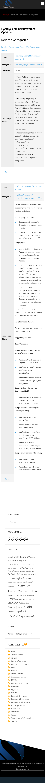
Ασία (23, 565)
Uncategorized (16, 654)
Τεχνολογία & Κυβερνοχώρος (22, 718)
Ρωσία (27, 607)
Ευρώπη (23, 591)
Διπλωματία (30, 574)
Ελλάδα (24, 578)
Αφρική (10, 568)
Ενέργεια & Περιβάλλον (19, 683)
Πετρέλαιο (26, 603)
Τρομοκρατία (28, 616)
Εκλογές (14, 578)
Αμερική (12, 560)
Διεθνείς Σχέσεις (16, 574)
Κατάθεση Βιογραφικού (10, 47)
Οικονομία (17, 602)
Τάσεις (13, 715)
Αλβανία (32, 557)
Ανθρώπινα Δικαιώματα (19, 664)
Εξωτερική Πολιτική (26, 582)
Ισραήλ (31, 595)
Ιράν (13, 595)
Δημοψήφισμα (22, 571)
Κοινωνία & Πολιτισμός (19, 699)
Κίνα (10, 598)
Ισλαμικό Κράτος (22, 595)
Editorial (14, 651)
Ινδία (9, 595)
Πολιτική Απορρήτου (23, 769)
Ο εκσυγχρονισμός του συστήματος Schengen (24, 16)
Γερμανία (29, 568)
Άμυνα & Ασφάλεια (18, 661)
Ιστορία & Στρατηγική (18, 696)
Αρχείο (10, 634)
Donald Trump (19, 556)
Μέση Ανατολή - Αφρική (20, 702)
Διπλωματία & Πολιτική (19, 677)
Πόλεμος (19, 607)
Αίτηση (7, 172)
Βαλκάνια (15, 568)
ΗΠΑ (33, 591)
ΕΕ (9, 579)
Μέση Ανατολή (25, 599)
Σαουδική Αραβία (14, 612)
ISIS (28, 557)
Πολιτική (12, 607)
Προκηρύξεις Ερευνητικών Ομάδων (28, 65)
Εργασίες (14, 690)
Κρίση (15, 599)
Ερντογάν (11, 587)
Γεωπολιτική (13, 571)
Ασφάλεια (30, 564)
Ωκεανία (13, 721)
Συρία (24, 611)
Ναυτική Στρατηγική (18, 705)
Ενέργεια (16, 582)
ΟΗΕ (10, 602)
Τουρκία (14, 616)
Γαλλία (22, 568)
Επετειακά (14, 686)
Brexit (10, 557)
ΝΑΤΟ (34, 599)
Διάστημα (30, 571)
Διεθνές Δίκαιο (16, 674)
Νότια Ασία (15, 709)
